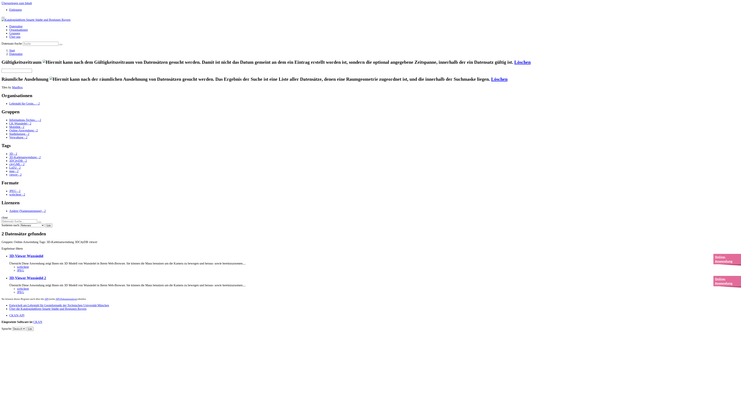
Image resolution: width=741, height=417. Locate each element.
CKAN (37, 322)
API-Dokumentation (66, 298)
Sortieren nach (10, 225)
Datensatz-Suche (12, 43)
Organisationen (18, 29)
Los (49, 225)
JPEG (20, 270)
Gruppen (14, 33)
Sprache (6, 328)
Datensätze (16, 26)
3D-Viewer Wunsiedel (26, 256)
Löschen (522, 62)
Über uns (14, 36)
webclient (23, 267)
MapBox (17, 87)
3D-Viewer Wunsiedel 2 (27, 278)
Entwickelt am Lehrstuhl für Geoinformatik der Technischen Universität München (59, 305)
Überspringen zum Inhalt (17, 3)
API (46, 298)
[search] (39, 222)
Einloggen (15, 9)
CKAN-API (16, 315)
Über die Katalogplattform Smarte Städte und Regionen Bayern (47, 308)
